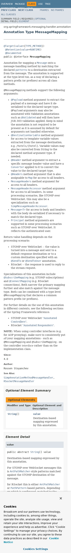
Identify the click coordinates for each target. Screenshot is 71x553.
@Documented (13, 53)
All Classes (8, 14)
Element (24, 21)
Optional (40, 19)
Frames (44, 10)
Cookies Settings (35, 549)
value (19, 46)
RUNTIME (35, 49)
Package (20, 4)
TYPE (28, 46)
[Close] (61, 498)
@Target (9, 46)
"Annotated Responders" (38, 325)
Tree (48, 4)
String (12, 414)
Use (40, 4)
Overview (7, 4)
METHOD (37, 46)
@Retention (12, 49)
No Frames (57, 10)
